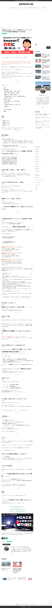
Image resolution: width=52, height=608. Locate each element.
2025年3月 (37, 163)
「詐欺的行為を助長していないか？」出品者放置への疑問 (14, 96)
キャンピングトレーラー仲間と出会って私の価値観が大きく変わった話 (42, 122)
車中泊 (36, 189)
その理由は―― (7, 106)
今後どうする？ (7, 102)
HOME (4, 27)
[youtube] (12, 554)
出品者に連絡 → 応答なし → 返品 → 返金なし (12, 91)
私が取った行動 (7, 99)
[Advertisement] (26, 17)
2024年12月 (37, 166)
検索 (36, 44)
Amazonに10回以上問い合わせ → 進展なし (12, 92)
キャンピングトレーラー (39, 179)
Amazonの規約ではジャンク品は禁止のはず (12, 101)
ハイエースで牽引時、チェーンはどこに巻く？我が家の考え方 (42, 127)
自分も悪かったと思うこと (9, 97)
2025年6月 (37, 156)
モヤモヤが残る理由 (7, 109)
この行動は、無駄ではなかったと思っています (12, 104)
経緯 (5, 87)
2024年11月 (37, 168)
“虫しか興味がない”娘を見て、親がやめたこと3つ (42, 118)
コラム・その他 (8, 27)
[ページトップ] (49, 605)
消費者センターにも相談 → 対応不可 (10, 94)
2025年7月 (37, 154)
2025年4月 (37, 161)
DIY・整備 (37, 177)
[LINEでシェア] (7, 538)
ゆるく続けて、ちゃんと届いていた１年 (42, 124)
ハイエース (37, 184)
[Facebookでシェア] (4, 538)
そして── (6, 107)
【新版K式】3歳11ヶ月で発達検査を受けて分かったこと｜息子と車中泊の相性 (42, 115)
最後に (5, 111)
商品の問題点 (6, 89)
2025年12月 (37, 151)
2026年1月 (37, 149)
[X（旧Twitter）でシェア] (2, 538)
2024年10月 (37, 171)
